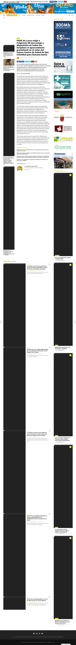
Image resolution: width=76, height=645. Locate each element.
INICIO (14, 636)
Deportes (38, 15)
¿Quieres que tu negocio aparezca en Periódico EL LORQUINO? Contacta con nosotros (45, 636)
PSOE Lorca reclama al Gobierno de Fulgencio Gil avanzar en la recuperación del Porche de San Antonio (8, 68)
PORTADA (23, 15)
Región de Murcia (30, 15)
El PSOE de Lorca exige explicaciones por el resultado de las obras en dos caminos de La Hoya (8, 54)
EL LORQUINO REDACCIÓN (27, 57)
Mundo (43, 15)
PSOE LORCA (28, 163)
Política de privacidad (21, 636)
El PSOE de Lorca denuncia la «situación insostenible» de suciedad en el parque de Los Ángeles (8, 252)
